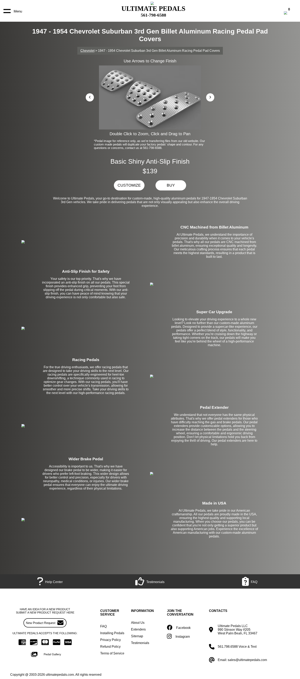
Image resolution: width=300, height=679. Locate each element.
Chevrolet (87, 50)
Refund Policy (110, 646)
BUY (171, 185)
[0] (290, 13)
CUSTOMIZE (129, 185)
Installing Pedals (112, 633)
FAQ (103, 626)
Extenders (138, 629)
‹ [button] (90, 96)
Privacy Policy (110, 640)
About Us (137, 622)
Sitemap (137, 636)
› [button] (210, 96)
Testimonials (140, 643)
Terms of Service (112, 653)
